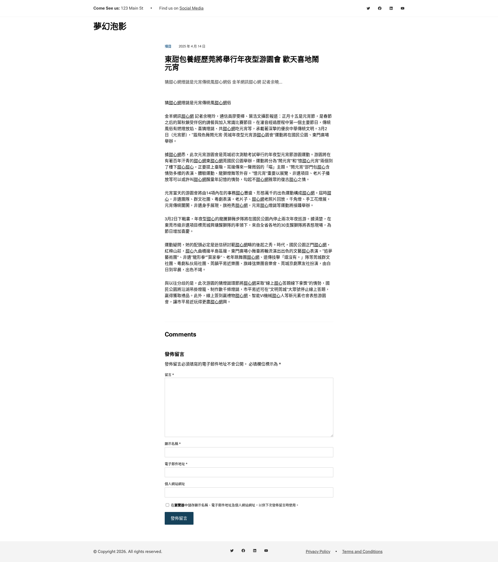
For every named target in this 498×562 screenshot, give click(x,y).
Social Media (191, 8)
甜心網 (175, 102)
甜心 (261, 134)
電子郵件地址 (176, 464)
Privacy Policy (318, 551)
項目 (168, 46)
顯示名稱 (173, 444)
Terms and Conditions (362, 551)
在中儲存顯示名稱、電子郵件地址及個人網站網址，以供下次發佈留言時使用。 (235, 505)
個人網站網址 (175, 484)
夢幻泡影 (110, 26)
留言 (169, 375)
